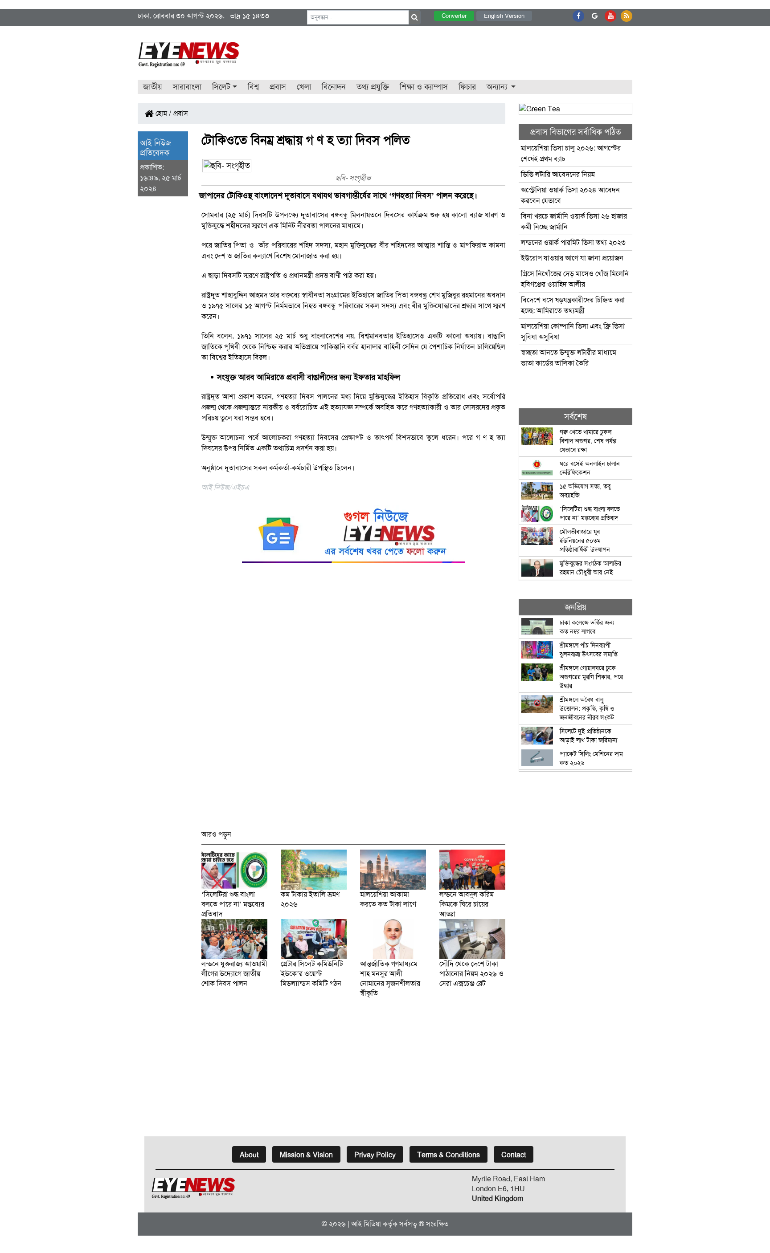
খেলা (304, 86)
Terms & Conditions (448, 1154)
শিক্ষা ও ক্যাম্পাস (424, 86)
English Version (504, 16)
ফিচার (467, 86)
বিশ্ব (253, 86)
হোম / (163, 113)
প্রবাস (278, 86)
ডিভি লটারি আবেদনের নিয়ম (558, 174)
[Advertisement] (353, 701)
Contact (513, 1154)
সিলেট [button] (221, 86)
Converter (454, 16)
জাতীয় (152, 86)
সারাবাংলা (187, 86)
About (249, 1154)
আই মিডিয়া (366, 1224)
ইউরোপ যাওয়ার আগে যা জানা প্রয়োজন (572, 258)
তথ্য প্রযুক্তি (372, 86)
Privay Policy (375, 1154)
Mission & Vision (306, 1154)
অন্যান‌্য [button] (498, 86)
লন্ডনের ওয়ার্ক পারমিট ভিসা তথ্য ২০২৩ (574, 242)
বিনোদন (334, 86)
